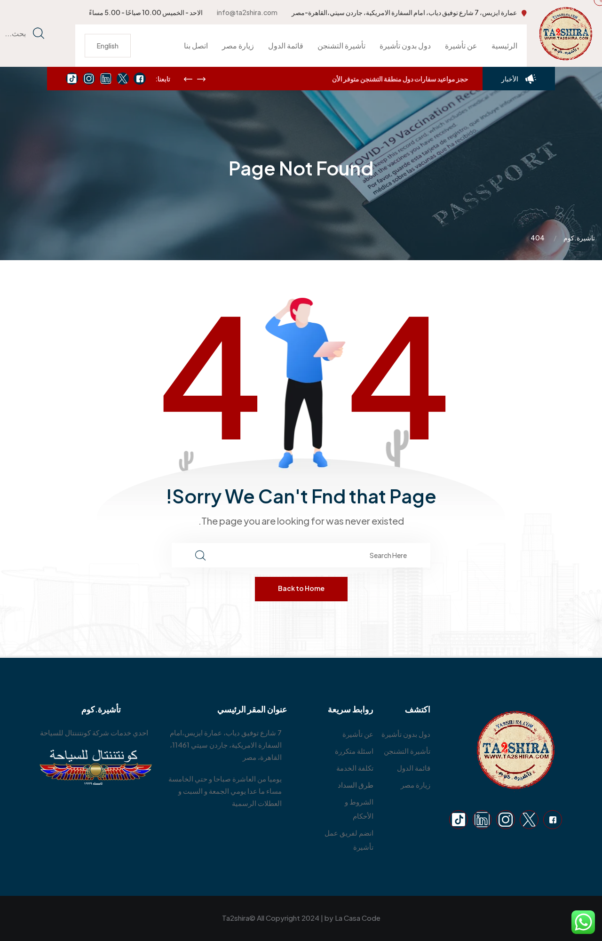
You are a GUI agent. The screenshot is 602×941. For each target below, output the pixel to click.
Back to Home (301, 588)
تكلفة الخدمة (354, 767)
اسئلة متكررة (354, 750)
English (108, 45)
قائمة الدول (285, 45)
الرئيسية (504, 45)
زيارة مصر (238, 45)
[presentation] (188, 79)
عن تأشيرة (461, 45)
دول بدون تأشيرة (405, 45)
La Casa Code (357, 917)
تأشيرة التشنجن (341, 45)
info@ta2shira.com (247, 12)
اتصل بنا (196, 45)
